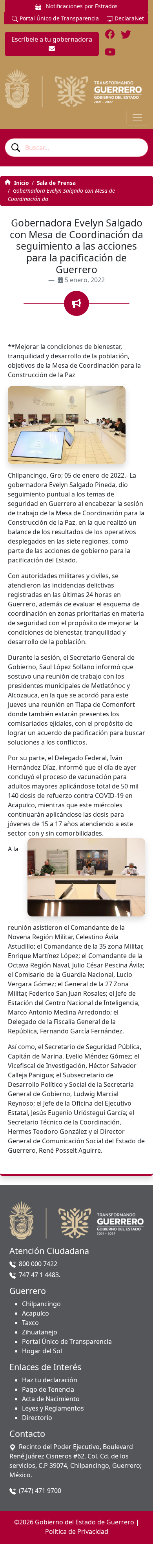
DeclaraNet (128, 18)
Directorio (37, 1417)
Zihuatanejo (39, 1332)
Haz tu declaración (49, 1380)
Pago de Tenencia (48, 1389)
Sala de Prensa (56, 182)
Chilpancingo (41, 1303)
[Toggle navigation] (137, 118)
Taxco (30, 1322)
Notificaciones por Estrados (81, 6)
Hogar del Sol (42, 1351)
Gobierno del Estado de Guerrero (84, 1522)
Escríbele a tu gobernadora (51, 39)
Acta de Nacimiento (51, 1398)
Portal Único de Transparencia (58, 18)
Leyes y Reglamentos (53, 1408)
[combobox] (76, 147)
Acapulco (35, 1313)
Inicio (21, 182)
